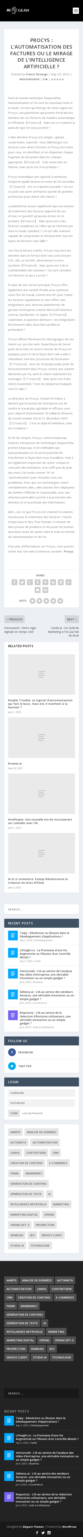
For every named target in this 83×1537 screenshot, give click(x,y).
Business (38, 982)
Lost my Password (32, 1113)
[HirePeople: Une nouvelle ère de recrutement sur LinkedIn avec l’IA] (41, 793)
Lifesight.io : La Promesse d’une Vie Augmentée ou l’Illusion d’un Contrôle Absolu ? (45, 953)
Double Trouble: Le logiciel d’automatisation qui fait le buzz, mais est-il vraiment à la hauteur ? (40, 703)
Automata (18, 1142)
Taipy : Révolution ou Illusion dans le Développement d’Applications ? (44, 934)
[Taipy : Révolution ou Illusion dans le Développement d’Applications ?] (13, 935)
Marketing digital (24, 1214)
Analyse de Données (41, 1132)
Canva (14, 1153)
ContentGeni (36, 1153)
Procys (68, 551)
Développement (44, 940)
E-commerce (58, 1163)
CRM (55, 1153)
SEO (32, 1235)
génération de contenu (28, 1183)
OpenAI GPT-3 (19, 1225)
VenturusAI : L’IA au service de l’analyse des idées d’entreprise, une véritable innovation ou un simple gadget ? (46, 974)
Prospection (45, 1225)
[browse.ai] (41, 737)
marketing (61, 1204)
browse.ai (15, 763)
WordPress (69, 1526)
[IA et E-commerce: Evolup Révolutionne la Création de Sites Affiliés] (41, 853)
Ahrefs (15, 1132)
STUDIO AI (17, 1245)
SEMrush (16, 1235)
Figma (14, 1173)
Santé (38, 961)
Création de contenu (26, 1163)
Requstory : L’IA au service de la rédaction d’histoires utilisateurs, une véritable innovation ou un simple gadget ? (45, 1018)
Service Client (52, 1235)
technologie (40, 1245)
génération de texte (26, 1194)
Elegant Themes (33, 1526)
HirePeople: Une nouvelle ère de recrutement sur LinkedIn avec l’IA (40, 821)
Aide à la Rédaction (43, 1027)
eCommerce (40, 1003)
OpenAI (49, 1214)
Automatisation (29, 79)
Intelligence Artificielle (28, 1204)
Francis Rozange (37, 74)
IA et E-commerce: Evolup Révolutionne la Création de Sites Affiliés (38, 880)
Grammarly (33, 1173)
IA (49, 1194)
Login (14, 1113)
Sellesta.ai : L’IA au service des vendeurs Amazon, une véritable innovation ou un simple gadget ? (47, 995)
